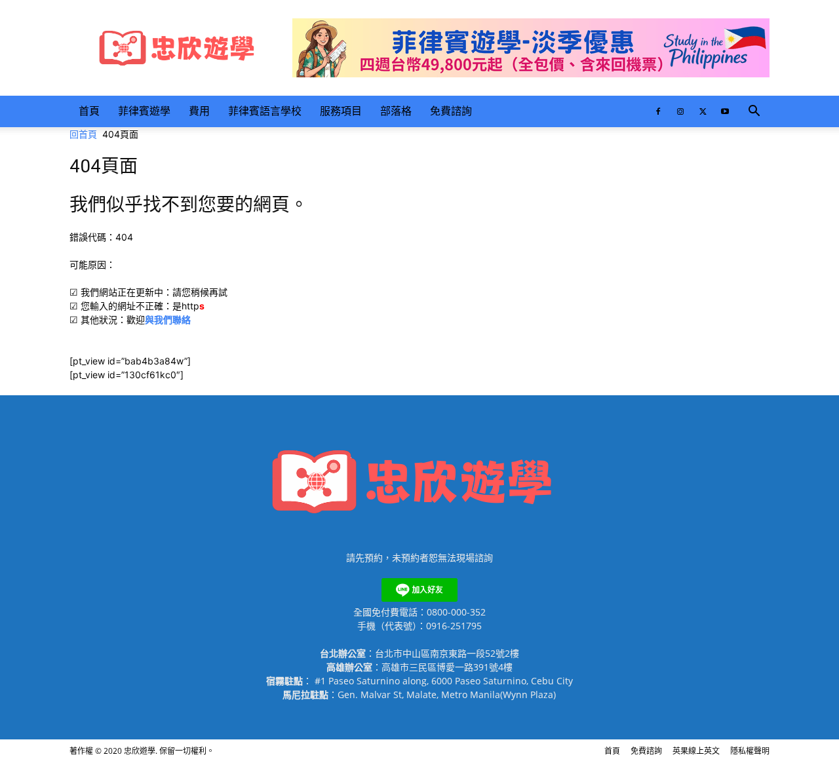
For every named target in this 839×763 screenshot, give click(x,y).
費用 (199, 111)
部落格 (396, 111)
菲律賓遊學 (144, 111)
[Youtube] (725, 111)
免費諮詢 (451, 111)
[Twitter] (702, 111)
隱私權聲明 (750, 750)
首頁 (89, 111)
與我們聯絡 (168, 319)
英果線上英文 (696, 750)
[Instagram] (680, 111)
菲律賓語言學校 (265, 111)
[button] (754, 112)
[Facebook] (658, 111)
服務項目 (341, 111)
